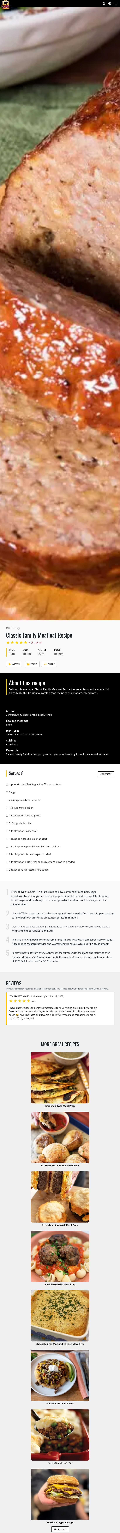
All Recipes (60, 1529)
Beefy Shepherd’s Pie (60, 1463)
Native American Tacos (60, 1403)
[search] (104, 3)
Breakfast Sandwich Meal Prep (60, 1225)
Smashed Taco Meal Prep (60, 1106)
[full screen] (113, 628)
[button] (110, 4)
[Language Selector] (110, 3)
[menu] (116, 3)
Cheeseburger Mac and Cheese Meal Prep (60, 1344)
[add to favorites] (18, 628)
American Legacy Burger (60, 1522)
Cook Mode (106, 774)
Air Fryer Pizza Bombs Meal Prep (60, 1165)
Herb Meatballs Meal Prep (60, 1284)
